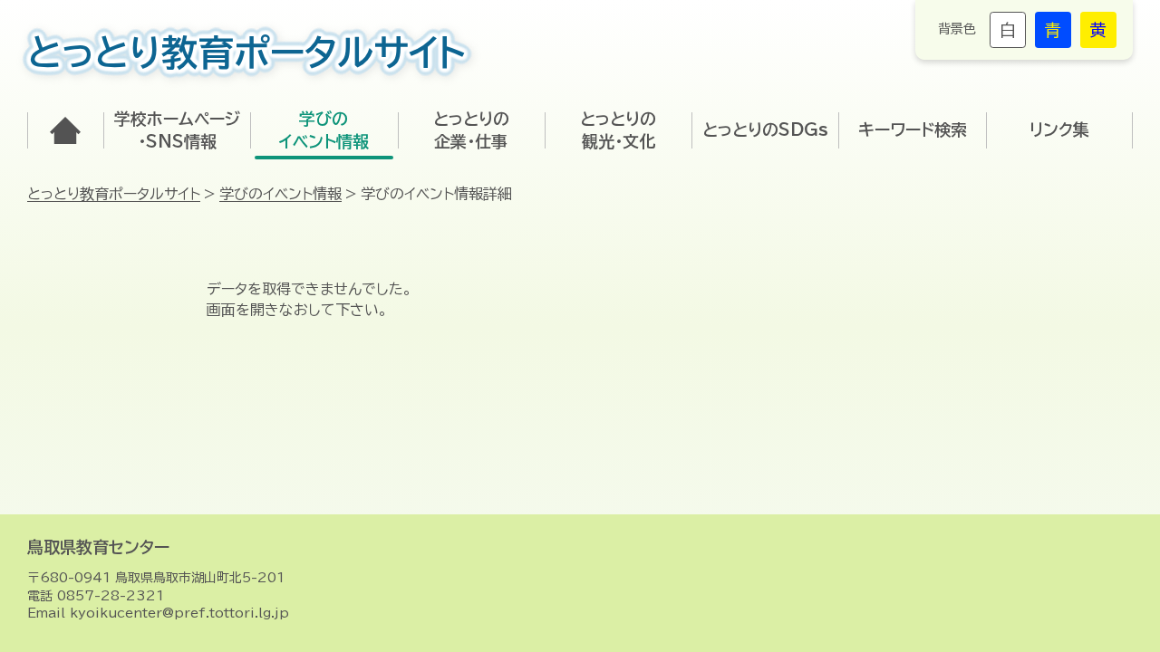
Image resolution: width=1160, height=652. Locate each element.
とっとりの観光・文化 (618, 129)
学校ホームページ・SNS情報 (177, 129)
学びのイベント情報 (280, 194)
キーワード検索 (912, 129)
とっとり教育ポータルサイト (113, 194)
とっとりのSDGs (765, 129)
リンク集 (1059, 129)
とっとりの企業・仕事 (471, 129)
